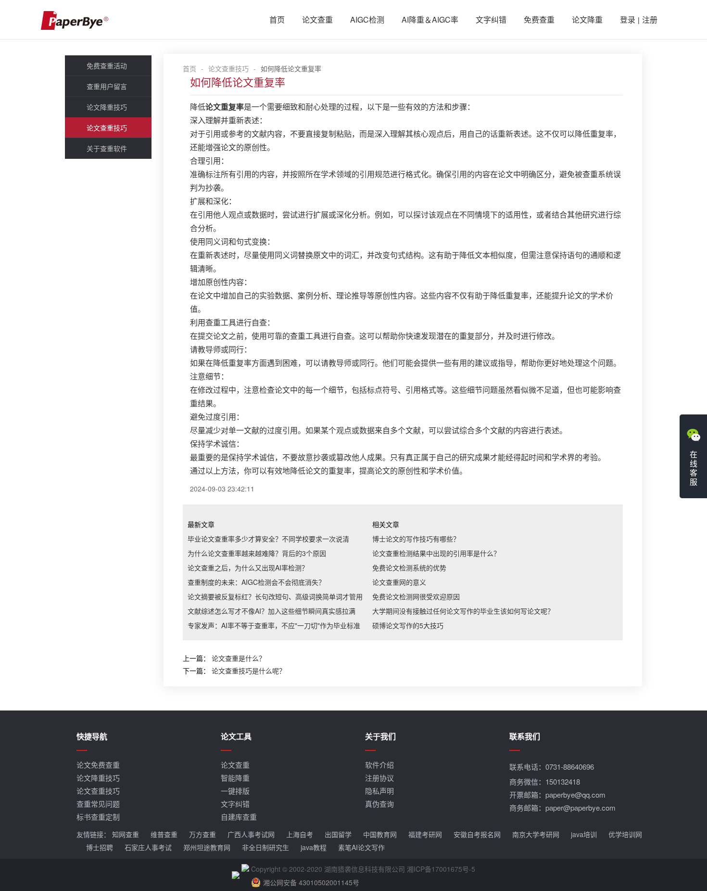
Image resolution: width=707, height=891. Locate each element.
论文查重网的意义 (399, 582)
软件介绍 (379, 765)
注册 (649, 19)
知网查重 (125, 834)
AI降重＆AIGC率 (430, 19)
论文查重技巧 (107, 127)
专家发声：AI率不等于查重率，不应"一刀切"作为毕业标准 (274, 625)
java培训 (584, 834)
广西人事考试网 (251, 834)
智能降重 (235, 778)
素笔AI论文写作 (361, 847)
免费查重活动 (107, 65)
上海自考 (299, 834)
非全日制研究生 (265, 847)
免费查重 (539, 19)
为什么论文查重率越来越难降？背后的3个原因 (257, 553)
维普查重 (164, 834)
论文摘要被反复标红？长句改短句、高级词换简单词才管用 (275, 596)
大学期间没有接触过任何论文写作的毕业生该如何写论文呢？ (463, 611)
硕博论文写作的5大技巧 (407, 625)
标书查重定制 (98, 817)
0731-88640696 (569, 767)
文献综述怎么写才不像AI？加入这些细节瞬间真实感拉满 (271, 611)
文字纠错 (491, 19)
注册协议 (379, 778)
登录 (627, 19)
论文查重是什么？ (238, 658)
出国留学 (338, 834)
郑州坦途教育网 (206, 847)
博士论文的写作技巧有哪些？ (416, 538)
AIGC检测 (367, 19)
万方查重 (202, 834)
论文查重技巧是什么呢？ (249, 670)
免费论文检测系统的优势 (409, 567)
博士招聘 (99, 847)
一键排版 (235, 791)
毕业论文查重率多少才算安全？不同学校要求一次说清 (268, 538)
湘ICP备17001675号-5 (441, 869)
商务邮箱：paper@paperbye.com (562, 807)
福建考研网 (425, 834)
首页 (277, 19)
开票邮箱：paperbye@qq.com (557, 794)
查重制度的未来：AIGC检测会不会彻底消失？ (256, 582)
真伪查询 (379, 804)
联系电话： (551, 767)
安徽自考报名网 (477, 834)
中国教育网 (380, 834)
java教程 (314, 847)
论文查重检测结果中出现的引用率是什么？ (436, 553)
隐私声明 (379, 791)
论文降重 (587, 19)
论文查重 (317, 19)
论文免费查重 (98, 765)
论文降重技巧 (107, 107)
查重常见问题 (98, 804)
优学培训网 (625, 834)
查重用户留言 (107, 86)
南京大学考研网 (535, 834)
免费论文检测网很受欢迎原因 (416, 596)
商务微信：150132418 (544, 781)
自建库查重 (239, 817)
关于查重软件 (107, 148)
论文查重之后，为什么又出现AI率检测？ (248, 567)
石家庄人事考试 (148, 847)
